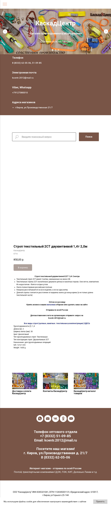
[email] (47, 414)
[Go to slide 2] (55, 46)
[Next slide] (106, 29)
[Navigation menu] (5, 4)
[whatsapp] (39, 414)
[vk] (55, 414)
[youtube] (71, 414)
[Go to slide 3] (58, 46)
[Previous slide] (5, 29)
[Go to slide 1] (52, 46)
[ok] (63, 414)
